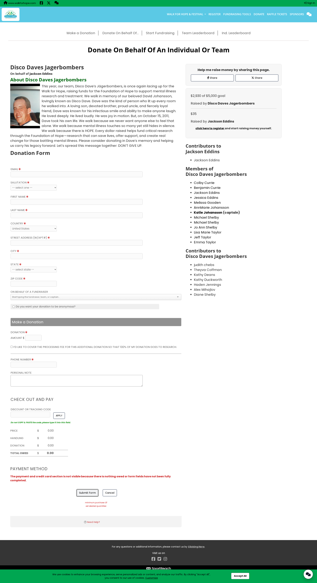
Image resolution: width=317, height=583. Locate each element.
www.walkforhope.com (21, 3)
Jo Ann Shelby (205, 227)
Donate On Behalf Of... (120, 33)
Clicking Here (196, 546)
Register (215, 14)
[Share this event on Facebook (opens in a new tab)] (41, 3)
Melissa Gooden (207, 202)
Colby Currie (204, 182)
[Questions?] (56, 3)
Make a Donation (81, 33)
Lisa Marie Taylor (207, 232)
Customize (151, 578)
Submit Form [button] (87, 493)
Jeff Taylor (202, 237)
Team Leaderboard (198, 33)
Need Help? (93, 522)
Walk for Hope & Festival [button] (185, 14)
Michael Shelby (206, 217)
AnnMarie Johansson (211, 207)
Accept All (240, 576)
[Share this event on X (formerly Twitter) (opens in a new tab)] (49, 3)
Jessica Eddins (206, 197)
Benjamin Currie (207, 187)
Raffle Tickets (277, 14)
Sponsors (297, 14)
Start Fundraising (160, 33)
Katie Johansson (208, 212)
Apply (59, 415)
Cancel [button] (109, 493)
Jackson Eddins (207, 192)
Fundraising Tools (237, 14)
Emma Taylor (205, 242)
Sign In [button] (311, 3)
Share (213, 78)
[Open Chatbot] (308, 574)
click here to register (210, 128)
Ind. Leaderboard (236, 33)
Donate (259, 14)
